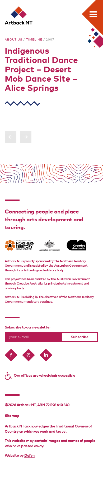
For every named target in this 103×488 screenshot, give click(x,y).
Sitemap (12, 416)
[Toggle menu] (93, 14)
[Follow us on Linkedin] (46, 355)
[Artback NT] (19, 15)
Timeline (34, 39)
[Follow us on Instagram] (28, 355)
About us (13, 39)
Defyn (29, 455)
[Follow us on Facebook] (11, 355)
